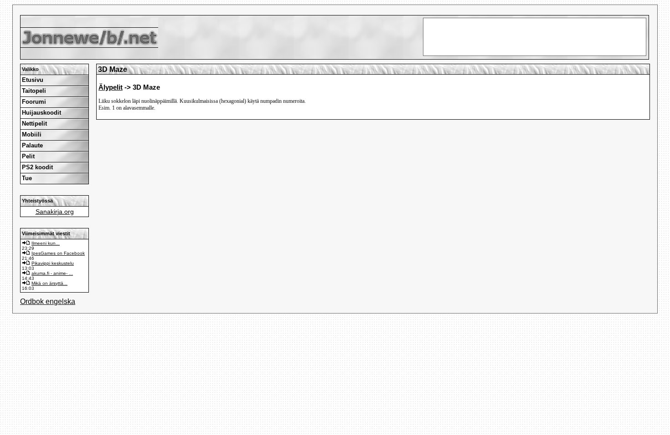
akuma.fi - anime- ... (52, 273)
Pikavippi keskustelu (52, 263)
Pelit (28, 156)
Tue (27, 178)
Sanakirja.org (55, 211)
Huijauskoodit (41, 112)
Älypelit (110, 87)
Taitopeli (34, 90)
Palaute (32, 145)
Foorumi (34, 101)
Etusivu (32, 79)
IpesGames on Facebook (58, 253)
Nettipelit (34, 123)
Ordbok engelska (47, 301)
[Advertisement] (335, 9)
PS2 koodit (37, 167)
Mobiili (31, 134)
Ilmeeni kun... (45, 243)
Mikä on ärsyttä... (49, 283)
